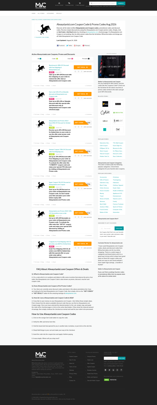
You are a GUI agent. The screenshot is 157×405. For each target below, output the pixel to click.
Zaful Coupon (104, 145)
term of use (120, 366)
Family (115, 201)
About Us (71, 363)
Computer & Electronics (118, 209)
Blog (70, 377)
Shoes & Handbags (105, 198)
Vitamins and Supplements (118, 198)
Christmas (116, 177)
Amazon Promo (91, 356)
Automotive (116, 212)
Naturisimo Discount (105, 143)
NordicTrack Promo (92, 373)
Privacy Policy (73, 373)
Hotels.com (90, 360)
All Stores (41, 13)
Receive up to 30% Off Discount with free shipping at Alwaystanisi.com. (59, 67)
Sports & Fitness (117, 207)
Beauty (102, 193)
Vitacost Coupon (104, 153)
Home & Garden (104, 190)
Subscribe (119, 228)
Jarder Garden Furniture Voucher (109, 6)
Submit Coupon (73, 356)
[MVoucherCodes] (41, 5)
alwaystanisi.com (92, 32)
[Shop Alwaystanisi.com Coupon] (44, 29)
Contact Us (72, 380)
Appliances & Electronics (118, 193)
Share (48, 85)
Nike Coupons (91, 363)
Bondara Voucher (91, 370)
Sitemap (71, 370)
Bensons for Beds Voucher (118, 148)
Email (54, 85)
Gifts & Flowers (104, 180)
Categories (50, 13)
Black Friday (103, 185)
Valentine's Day (104, 182)
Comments (89, 85)
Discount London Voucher (118, 153)
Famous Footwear (118, 204)
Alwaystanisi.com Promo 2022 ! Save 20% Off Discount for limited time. (59, 123)
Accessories (103, 177)
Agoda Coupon (91, 366)
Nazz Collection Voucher (118, 156)
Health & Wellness (118, 190)
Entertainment (117, 196)
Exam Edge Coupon (118, 145)
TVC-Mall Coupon (118, 143)
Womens (102, 201)
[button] (61, 45)
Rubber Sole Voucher (105, 156)
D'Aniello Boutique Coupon (97, 6)
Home (33, 13)
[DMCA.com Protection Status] (110, 379)
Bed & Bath (103, 204)
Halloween (116, 182)
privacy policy (112, 366)
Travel (101, 196)
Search (121, 3)
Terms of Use (72, 366)
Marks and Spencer (92, 377)
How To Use (72, 360)
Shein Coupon (104, 151)
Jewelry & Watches (105, 207)
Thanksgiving (117, 180)
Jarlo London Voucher (120, 6)
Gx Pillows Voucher (118, 151)
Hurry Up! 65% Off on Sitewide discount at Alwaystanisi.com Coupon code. (58, 94)
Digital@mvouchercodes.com (43, 377)
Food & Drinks (104, 209)
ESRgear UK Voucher (105, 148)
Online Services (104, 188)
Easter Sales (116, 188)
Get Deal (81, 67)
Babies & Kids (104, 212)
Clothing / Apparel (118, 185)
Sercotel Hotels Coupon (93, 380)
